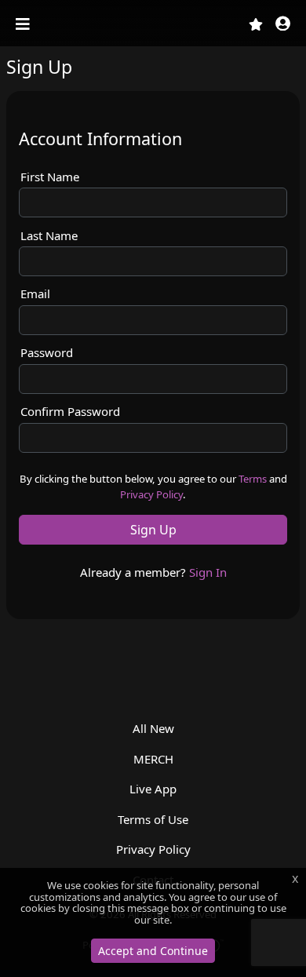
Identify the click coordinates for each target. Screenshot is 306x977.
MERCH (153, 759)
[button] (283, 24)
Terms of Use (153, 819)
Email (35, 293)
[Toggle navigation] (24, 24)
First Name (49, 176)
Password (46, 352)
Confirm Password (70, 411)
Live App (153, 789)
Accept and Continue (153, 950)
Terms (253, 479)
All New (153, 728)
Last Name (49, 235)
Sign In (208, 572)
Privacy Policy (151, 494)
